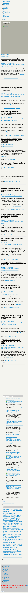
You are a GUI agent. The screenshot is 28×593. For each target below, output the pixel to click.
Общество (5, 11)
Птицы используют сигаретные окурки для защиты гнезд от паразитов (11, 140)
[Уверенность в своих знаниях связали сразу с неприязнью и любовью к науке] (14, 490)
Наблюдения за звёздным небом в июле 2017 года (13, 163)
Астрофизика (6, 516)
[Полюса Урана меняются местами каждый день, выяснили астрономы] (13, 223)
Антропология (6, 1)
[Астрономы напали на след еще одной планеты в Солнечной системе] (13, 324)
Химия (4, 19)
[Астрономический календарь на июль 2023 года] (14, 402)
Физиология (7, 551)
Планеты (13, 235)
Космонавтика (7, 533)
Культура (15, 533)
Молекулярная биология (11, 539)
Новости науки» (5, 54)
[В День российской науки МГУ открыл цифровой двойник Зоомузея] (14, 458)
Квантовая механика (9, 108)
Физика (5, 18)
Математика (18, 534)
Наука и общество (9, 542)
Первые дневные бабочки (12, 410)
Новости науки (6, 22)
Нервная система (18, 544)
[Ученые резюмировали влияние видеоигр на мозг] (13, 246)
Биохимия (6, 520)
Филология (14, 551)
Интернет (18, 526)
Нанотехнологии (14, 541)
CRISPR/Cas (7, 510)
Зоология (12, 159)
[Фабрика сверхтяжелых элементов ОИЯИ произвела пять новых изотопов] (14, 475)
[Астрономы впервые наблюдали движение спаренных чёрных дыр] (13, 66)
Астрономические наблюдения (12, 181)
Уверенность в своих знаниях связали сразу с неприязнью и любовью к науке (13, 485)
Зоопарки (12, 526)
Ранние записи (5, 56)
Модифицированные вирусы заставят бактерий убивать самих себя (12, 190)
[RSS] (7, 26)
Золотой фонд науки (17, 524)
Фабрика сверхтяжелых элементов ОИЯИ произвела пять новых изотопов (13, 470)
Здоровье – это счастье (8, 524)
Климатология (8, 531)
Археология (6, 3)
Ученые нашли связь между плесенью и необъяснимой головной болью (10, 287)
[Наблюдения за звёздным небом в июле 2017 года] (5, 174)
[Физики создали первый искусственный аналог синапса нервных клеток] (13, 120)
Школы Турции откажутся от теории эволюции (13, 263)
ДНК (10, 523)
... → (10, 419)
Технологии (6, 16)
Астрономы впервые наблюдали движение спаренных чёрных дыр (13, 59)
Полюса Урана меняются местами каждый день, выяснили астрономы (12, 216)
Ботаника (13, 520)
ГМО (17, 520)
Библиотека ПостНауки (14, 516)
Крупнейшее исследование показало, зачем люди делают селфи (11, 341)
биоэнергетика (16, 555)
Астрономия (6, 4)
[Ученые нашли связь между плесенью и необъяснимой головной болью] (13, 294)
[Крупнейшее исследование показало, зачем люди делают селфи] (13, 348)
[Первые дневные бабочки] (13, 411)
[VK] (4, 26)
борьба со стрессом (17, 557)
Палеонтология (6, 12)
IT (11, 510)
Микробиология (20, 209)
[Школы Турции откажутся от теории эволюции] (13, 270)
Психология (6, 14)
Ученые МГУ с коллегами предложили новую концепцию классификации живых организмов (14, 436)
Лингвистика (11, 534)
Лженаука (5, 8)
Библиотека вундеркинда (8, 518)
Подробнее (21, 74)
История (6, 528)
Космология (14, 78)
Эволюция (13, 552)
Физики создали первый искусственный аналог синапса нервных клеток (11, 113)
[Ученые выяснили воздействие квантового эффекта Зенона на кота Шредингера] (13, 96)
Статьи (4, 15)
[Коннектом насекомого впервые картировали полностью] (14, 425)
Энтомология (7, 554)
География (5, 7)
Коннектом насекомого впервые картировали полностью (14, 422)
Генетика (11, 521)
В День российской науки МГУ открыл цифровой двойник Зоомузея (13, 454)
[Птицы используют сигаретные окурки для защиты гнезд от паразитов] (7, 146)
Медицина (5, 9)
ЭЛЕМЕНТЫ (6, 552)
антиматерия (10, 555)
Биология (5, 5)
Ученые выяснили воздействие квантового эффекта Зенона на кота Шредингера (13, 89)
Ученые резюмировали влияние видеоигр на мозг (12, 239)
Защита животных (16, 523)
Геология (6, 523)
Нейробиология (8, 135)
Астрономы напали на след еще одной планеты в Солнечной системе (12, 317)
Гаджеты (5, 521)
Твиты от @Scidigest (8, 503)
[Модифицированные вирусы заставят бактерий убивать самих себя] (11, 196)
